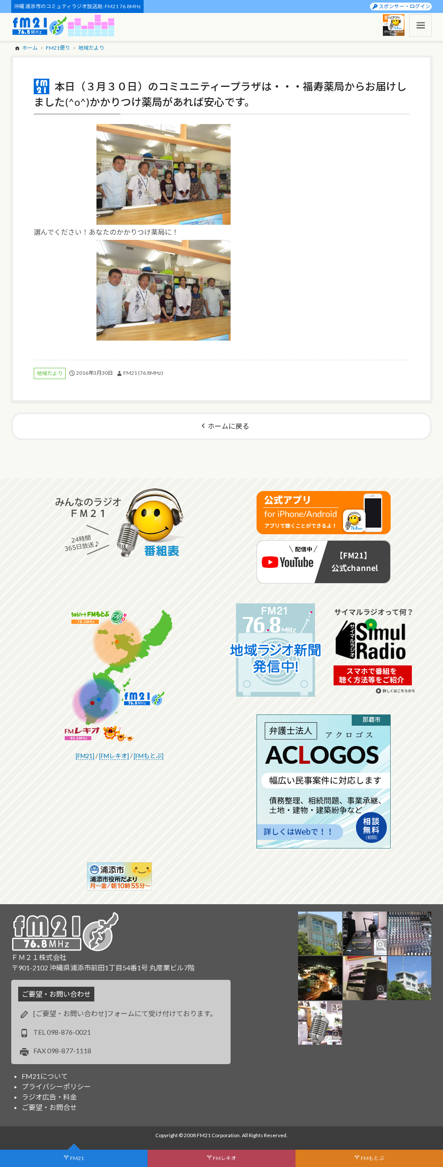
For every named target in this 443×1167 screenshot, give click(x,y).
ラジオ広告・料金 (49, 1097)
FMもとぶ (372, 1158)
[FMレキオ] (114, 755)
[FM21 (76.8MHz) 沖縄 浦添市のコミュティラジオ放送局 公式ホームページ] (39, 25)
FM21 (77, 1158)
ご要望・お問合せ (49, 1107)
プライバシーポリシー (56, 1086)
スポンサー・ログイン (404, 6)
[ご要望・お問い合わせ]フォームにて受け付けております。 (125, 1013)
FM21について (45, 1076)
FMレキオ (224, 1158)
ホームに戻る (228, 426)
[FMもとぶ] (149, 755)
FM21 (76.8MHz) (143, 373)
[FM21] (85, 755)
